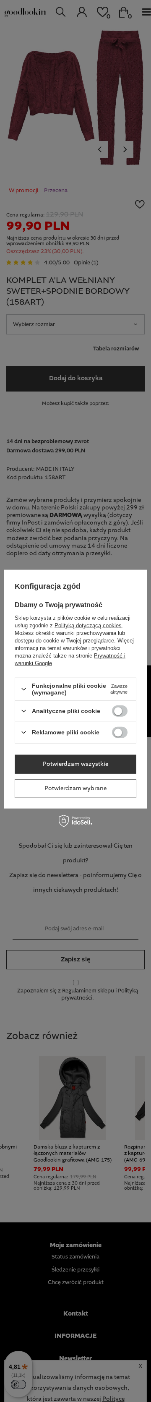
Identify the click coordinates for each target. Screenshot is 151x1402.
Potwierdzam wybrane (75, 788)
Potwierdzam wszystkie (75, 764)
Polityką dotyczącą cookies (88, 625)
